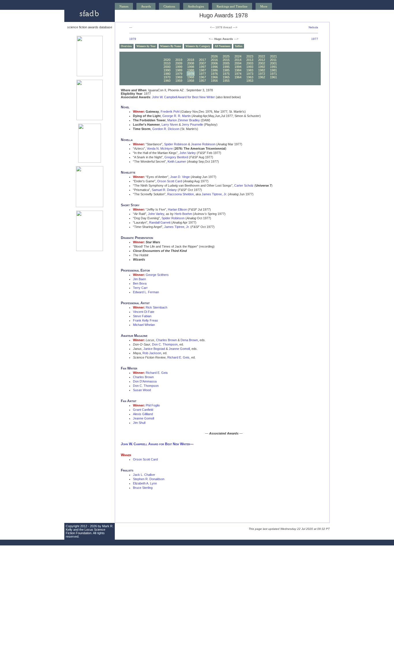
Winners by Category (197, 46)
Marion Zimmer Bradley (183, 120)
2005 (226, 63)
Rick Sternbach (156, 307)
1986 (214, 70)
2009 (178, 63)
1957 (202, 80)
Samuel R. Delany (164, 190)
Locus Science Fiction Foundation (85, 531)
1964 (237, 77)
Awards (146, 6)
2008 (190, 63)
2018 (190, 60)
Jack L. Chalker (144, 474)
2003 (249, 63)
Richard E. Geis (178, 357)
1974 (237, 73)
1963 (249, 77)
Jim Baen (139, 279)
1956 (214, 80)
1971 (273, 73)
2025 (226, 56)
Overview (126, 46)
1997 (202, 66)
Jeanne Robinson (203, 144)
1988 (190, 70)
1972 (261, 73)
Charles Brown (166, 340)
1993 (249, 66)
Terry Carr (140, 287)
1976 (214, 73)
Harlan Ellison (177, 209)
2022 (261, 56)
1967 (202, 77)
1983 (249, 70)
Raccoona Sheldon (180, 194)
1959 (178, 80)
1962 (261, 77)
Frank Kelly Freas (145, 320)
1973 (249, 73)
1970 (167, 77)
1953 (249, 80)
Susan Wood (142, 390)
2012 (261, 60)
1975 (226, 73)
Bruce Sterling (143, 487)
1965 (226, 77)
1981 (273, 70)
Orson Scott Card (169, 181)
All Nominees (222, 46)
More (263, 6)
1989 (178, 70)
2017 (202, 60)
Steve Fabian (142, 316)
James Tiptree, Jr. (214, 194)
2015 (226, 60)
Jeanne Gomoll (179, 348)
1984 (237, 70)
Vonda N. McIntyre (160, 148)
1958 (190, 80)
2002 (261, 63)
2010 (167, 63)
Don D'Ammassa (145, 381)
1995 (226, 66)
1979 (132, 38)
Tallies (239, 46)
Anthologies (196, 6)
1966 (214, 77)
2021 (273, 56)
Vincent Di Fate (143, 311)
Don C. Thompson (165, 344)
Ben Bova (140, 283)
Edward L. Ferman (146, 292)
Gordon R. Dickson (165, 129)
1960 (167, 80)
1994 (237, 66)
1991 (273, 66)
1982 (261, 70)
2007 (202, 63)
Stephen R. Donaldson (148, 479)
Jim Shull (139, 422)
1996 (214, 66)
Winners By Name (170, 46)
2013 (249, 60)
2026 (214, 56)
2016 (214, 60)
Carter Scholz (244, 185)
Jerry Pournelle (192, 124)
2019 (178, 60)
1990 (167, 70)
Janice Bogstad (154, 348)
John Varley (187, 153)
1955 (226, 80)
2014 (237, 60)
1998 (190, 66)
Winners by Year (146, 46)
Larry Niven (170, 124)
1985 (226, 70)
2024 (237, 56)
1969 (178, 77)
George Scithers (157, 274)
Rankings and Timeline (232, 6)
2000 (167, 66)
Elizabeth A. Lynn (145, 483)
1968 (190, 77)
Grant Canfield (143, 409)
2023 (249, 56)
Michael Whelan (144, 324)
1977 (314, 38)
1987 (202, 70)
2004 (237, 63)
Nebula (313, 27)
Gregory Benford (176, 157)
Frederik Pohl (170, 111)
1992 (261, 66)
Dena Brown (189, 340)
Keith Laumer (177, 161)
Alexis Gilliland (143, 414)
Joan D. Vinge (180, 177)
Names (123, 6)
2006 (214, 63)
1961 (273, 77)
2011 (273, 60)
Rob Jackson (151, 353)
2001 (273, 63)
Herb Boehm (183, 214)
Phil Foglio (153, 405)
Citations (169, 6)
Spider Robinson (175, 144)
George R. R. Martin (176, 116)
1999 (178, 66)
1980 (167, 73)
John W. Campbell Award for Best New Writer (183, 97)
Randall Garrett (159, 222)
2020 (167, 60)
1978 (190, 73)
